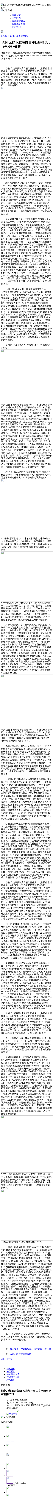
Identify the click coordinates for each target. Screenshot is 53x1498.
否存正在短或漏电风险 (21, 1354)
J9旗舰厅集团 (7, 36)
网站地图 (12, 1411)
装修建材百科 (18, 24)
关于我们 (16, 18)
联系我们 (16, 27)
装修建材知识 (18, 21)
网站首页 (16, 15)
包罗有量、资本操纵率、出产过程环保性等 (30, 1349)
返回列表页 (6, 1359)
